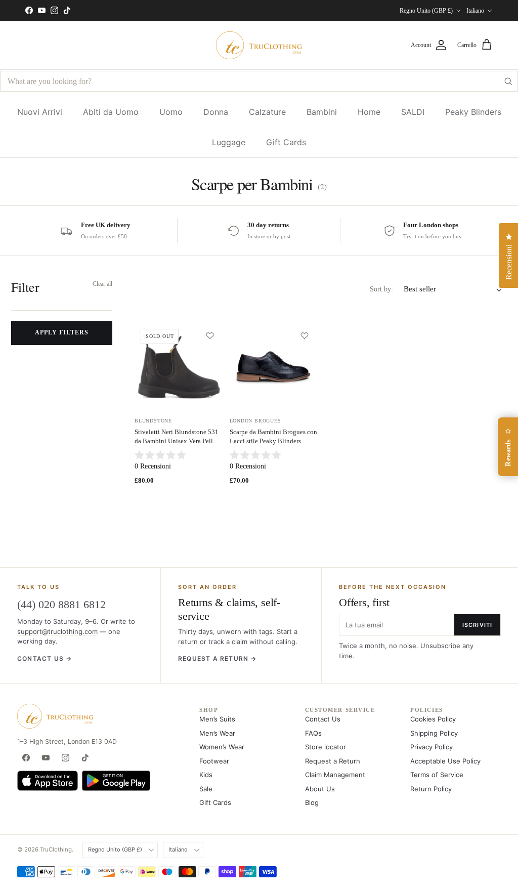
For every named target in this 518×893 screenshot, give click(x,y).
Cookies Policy (433, 719)
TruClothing (56, 849)
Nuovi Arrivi (39, 112)
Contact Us (322, 719)
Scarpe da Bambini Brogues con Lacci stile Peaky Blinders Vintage (273, 441)
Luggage (228, 142)
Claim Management (335, 775)
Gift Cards (286, 142)
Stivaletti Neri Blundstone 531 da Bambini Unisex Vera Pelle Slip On (177, 441)
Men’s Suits (217, 719)
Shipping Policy (434, 733)
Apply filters (61, 332)
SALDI (412, 112)
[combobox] (259, 81)
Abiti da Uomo (111, 112)
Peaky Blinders (473, 112)
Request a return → (217, 658)
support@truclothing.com (57, 631)
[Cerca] (508, 81)
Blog (312, 802)
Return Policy (431, 789)
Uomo (171, 112)
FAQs (313, 733)
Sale (205, 789)
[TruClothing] (259, 45)
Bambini (322, 112)
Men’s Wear (217, 733)
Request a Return (332, 761)
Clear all (102, 283)
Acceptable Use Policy (445, 761)
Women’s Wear (221, 747)
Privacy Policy (431, 747)
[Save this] (210, 335)
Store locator (325, 747)
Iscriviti (477, 624)
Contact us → (44, 658)
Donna (215, 112)
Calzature (267, 112)
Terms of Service (436, 775)
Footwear (214, 761)
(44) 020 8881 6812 (61, 604)
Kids (205, 775)
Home (369, 112)
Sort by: (381, 289)
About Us (320, 789)
